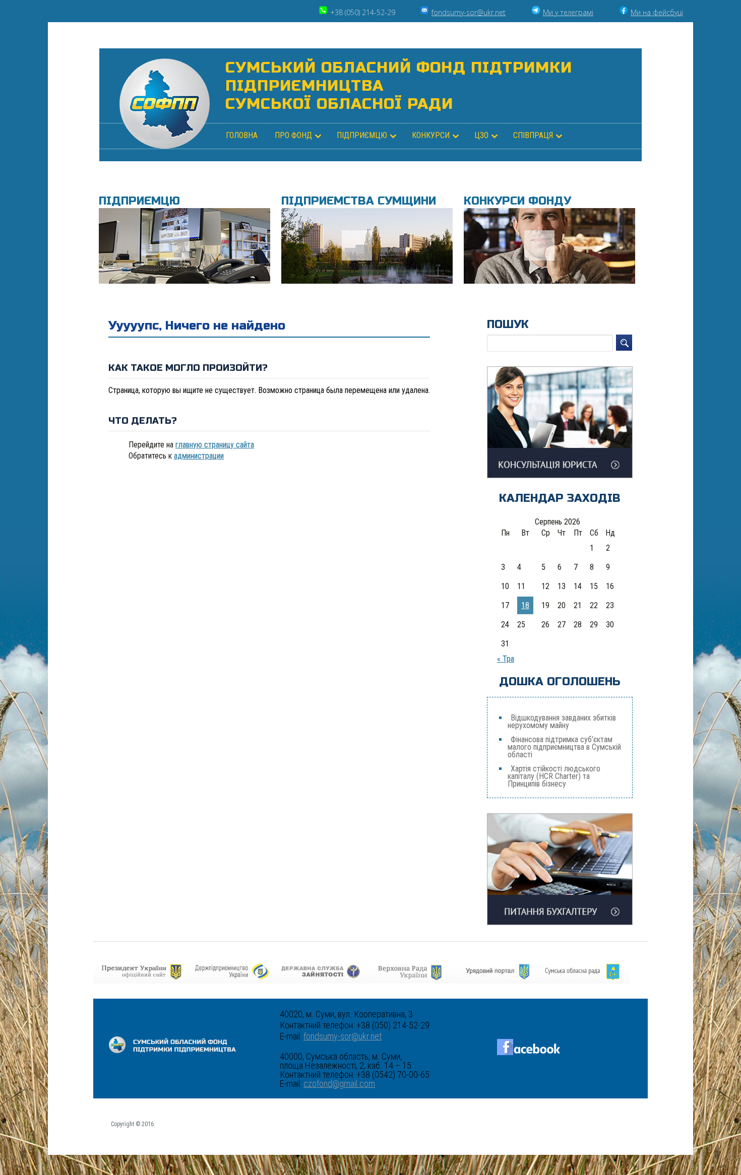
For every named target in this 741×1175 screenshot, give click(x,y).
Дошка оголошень (560, 681)
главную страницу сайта (214, 444)
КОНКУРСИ (431, 135)
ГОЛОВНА (242, 135)
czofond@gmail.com (339, 1083)
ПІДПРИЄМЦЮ (362, 135)
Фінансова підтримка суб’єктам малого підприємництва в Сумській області (564, 747)
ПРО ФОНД (293, 135)
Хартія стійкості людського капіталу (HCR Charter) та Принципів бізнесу (554, 776)
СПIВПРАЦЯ (533, 135)
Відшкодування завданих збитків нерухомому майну (562, 721)
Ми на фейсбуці (657, 12)
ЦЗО (481, 135)
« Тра (505, 659)
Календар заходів (560, 498)
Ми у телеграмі (568, 12)
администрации (199, 456)
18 (525, 605)
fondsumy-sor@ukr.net (468, 12)
